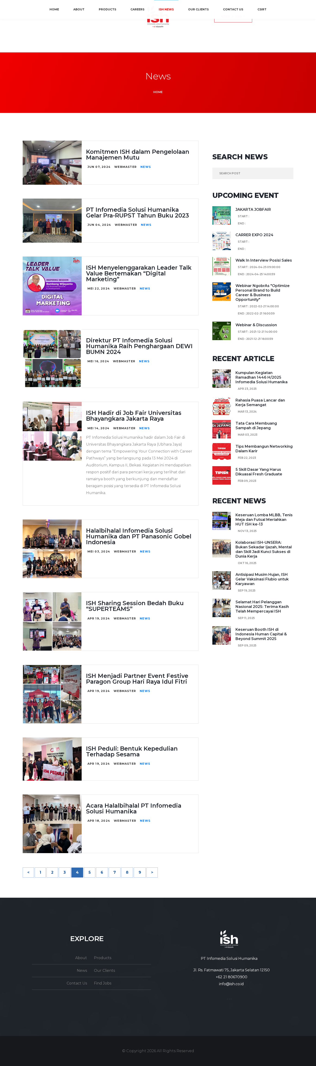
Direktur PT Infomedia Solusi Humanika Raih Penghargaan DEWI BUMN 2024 (139, 346)
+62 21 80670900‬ (231, 977)
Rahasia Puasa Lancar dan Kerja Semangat (260, 402)
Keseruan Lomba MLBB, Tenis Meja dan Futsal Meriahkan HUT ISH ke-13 (264, 519)
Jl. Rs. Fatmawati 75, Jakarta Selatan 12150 (231, 970)
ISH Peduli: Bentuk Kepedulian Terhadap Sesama (132, 751)
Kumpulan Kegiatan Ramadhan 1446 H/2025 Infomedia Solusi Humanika (261, 377)
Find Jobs (102, 983)
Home (54, 9)
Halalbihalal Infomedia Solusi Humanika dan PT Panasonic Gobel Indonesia (138, 536)
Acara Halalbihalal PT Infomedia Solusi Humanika (133, 808)
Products (107, 9)
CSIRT (261, 9)
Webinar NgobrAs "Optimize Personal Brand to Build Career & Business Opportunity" (262, 293)
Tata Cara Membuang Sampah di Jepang (256, 425)
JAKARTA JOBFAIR (253, 209)
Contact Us (233, 9)
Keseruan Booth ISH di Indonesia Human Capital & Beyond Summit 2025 (261, 634)
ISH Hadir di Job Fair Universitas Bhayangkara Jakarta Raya (133, 415)
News (145, 167)
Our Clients (198, 9)
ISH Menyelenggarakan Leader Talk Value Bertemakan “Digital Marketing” (139, 273)
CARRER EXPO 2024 (254, 235)
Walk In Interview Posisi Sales (263, 260)
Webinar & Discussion (256, 325)
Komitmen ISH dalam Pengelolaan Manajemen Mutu (137, 154)
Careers (137, 9)
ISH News (166, 9)
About (78, 9)
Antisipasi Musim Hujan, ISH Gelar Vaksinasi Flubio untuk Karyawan (262, 579)
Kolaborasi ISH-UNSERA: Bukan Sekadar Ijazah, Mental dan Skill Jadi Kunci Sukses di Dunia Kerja (263, 549)
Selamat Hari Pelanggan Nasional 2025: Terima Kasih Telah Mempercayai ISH (262, 606)
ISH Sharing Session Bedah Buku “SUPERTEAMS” (135, 606)
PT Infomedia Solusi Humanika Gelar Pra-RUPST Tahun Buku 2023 (137, 212)
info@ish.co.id (231, 984)
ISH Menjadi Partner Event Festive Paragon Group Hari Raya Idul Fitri (137, 678)
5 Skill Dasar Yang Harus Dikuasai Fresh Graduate (258, 471)
